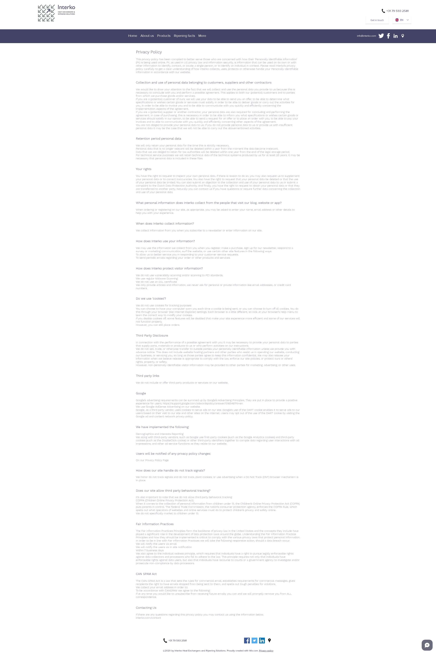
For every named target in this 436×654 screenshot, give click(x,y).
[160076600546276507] (395, 36)
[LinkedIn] (262, 640)
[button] (202, 36)
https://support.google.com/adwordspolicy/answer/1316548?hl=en (203, 403)
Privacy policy (266, 650)
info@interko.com (366, 35)
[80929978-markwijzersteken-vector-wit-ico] (402, 36)
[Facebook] (247, 640)
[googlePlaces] (269, 640)
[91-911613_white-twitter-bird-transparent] (381, 36)
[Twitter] (254, 640)
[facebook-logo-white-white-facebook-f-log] (388, 36)
